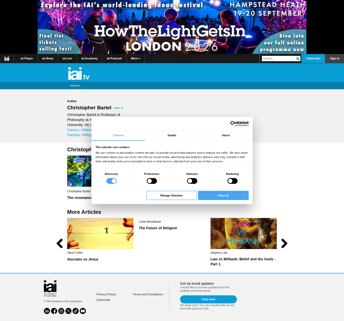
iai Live (67, 58)
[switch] (152, 181)
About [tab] (226, 135)
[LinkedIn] (47, 311)
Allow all (223, 195)
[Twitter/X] (68, 311)
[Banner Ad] (172, 27)
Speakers (75, 85)
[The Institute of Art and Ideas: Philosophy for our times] (7, 58)
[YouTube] (83, 311)
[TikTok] (76, 311)
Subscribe (313, 58)
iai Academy (89, 58)
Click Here (209, 299)
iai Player (27, 58)
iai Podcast (114, 58)
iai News (47, 58)
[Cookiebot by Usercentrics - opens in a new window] (233, 123)
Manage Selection (171, 195)
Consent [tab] (118, 135)
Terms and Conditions (148, 294)
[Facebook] (54, 311)
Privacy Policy (106, 294)
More (134, 58)
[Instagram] (61, 311)
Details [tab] (172, 135)
